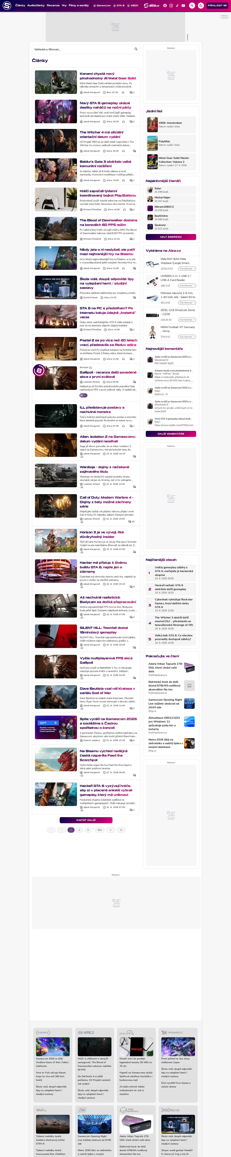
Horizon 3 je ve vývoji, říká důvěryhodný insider (102, 534)
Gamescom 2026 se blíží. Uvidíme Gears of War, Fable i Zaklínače (52, 1063)
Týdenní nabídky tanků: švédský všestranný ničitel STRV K (50, 1140)
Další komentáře (171, 434)
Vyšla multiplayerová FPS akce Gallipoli (106, 660)
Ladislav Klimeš (92, 382)
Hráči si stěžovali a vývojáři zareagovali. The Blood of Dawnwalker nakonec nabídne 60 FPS (94, 1064)
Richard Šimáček (92, 210)
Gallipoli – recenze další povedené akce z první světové (108, 374)
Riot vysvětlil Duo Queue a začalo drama (176, 1085)
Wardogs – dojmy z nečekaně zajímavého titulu (104, 469)
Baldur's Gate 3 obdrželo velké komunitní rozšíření (105, 164)
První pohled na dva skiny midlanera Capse (175, 1061)
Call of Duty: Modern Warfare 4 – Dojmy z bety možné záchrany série (106, 502)
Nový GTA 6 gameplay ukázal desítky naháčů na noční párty (105, 105)
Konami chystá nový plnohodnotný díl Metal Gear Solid (108, 76)
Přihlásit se (217, 5)
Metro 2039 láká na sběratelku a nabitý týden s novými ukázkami (165, 743)
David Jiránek (91, 298)
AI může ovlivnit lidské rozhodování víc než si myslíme (132, 1091)
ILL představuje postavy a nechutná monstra (102, 410)
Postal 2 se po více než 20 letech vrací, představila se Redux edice (108, 342)
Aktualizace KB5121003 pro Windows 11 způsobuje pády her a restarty (164, 724)
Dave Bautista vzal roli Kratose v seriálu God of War (107, 691)
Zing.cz (152, 711)
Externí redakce (92, 740)
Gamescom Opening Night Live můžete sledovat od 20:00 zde (165, 704)
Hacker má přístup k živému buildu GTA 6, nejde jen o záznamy (103, 567)
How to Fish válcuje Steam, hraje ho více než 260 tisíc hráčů (51, 1077)
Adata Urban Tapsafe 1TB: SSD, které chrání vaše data (165, 668)
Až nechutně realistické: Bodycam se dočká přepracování (108, 599)
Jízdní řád (154, 111)
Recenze (84, 368)
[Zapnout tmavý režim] (201, 6)
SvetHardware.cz (157, 675)
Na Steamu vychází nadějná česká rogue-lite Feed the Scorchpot (103, 755)
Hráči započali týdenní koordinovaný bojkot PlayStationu (108, 193)
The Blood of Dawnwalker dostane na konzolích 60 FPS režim (108, 222)
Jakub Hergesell (92, 93)
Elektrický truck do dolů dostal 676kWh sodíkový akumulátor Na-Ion (164, 686)
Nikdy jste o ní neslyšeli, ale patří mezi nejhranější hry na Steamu (107, 252)
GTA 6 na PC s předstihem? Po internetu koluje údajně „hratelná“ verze (108, 312)
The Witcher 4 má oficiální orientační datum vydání (101, 134)
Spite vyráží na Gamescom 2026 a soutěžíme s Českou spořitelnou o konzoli (108, 723)
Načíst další (86, 820)
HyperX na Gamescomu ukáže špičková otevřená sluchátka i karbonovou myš (136, 1077)
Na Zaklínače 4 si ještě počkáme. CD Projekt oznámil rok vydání (94, 1080)
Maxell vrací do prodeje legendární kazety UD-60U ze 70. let (136, 1063)
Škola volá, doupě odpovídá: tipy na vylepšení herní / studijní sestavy (107, 283)
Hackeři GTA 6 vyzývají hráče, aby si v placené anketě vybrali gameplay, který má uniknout (106, 790)
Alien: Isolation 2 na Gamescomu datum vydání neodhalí (107, 439)
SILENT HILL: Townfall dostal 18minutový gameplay (104, 630)
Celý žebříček (171, 237)
